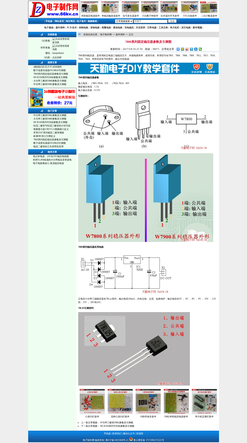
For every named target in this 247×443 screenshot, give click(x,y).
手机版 (49, 21)
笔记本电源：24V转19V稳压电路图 (51, 156)
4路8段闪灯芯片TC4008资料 (47, 67)
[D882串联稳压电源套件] (176, 413)
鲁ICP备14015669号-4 (117, 440)
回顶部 (139, 433)
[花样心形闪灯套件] (120, 413)
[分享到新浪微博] (187, 49)
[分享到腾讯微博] (191, 49)
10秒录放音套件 (148, 416)
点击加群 (57, 57)
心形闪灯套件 (92, 416)
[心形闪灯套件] (92, 413)
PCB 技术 (72, 27)
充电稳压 (129, 27)
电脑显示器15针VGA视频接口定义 (51, 129)
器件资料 (60, 27)
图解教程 (92, 21)
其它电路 (186, 27)
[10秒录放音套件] (148, 413)
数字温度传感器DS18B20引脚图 (49, 70)
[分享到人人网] (196, 49)
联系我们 (117, 433)
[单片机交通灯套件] (204, 413)
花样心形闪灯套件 (120, 416)
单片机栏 (174, 27)
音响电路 (95, 27)
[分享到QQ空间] (182, 49)
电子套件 (81, 21)
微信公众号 (129, 433)
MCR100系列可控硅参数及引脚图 (50, 77)
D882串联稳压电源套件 (176, 416)
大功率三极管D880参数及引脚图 (49, 80)
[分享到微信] (200, 49)
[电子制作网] (54, 17)
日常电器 (151, 27)
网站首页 (59, 21)
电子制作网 (106, 34)
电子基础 (48, 27)
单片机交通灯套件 (204, 416)
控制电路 (83, 27)
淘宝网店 (70, 21)
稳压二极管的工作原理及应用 (48, 146)
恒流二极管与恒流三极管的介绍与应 (51, 125)
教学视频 (197, 27)
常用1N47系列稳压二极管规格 (48, 132)
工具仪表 (163, 27)
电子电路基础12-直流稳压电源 (48, 163)
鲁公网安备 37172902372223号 (149, 440)
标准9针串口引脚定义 (44, 136)
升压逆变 (140, 27)
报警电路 (106, 27)
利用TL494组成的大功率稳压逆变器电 (52, 159)
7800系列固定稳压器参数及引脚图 (50, 73)
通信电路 (117, 27)
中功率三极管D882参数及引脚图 (49, 84)
